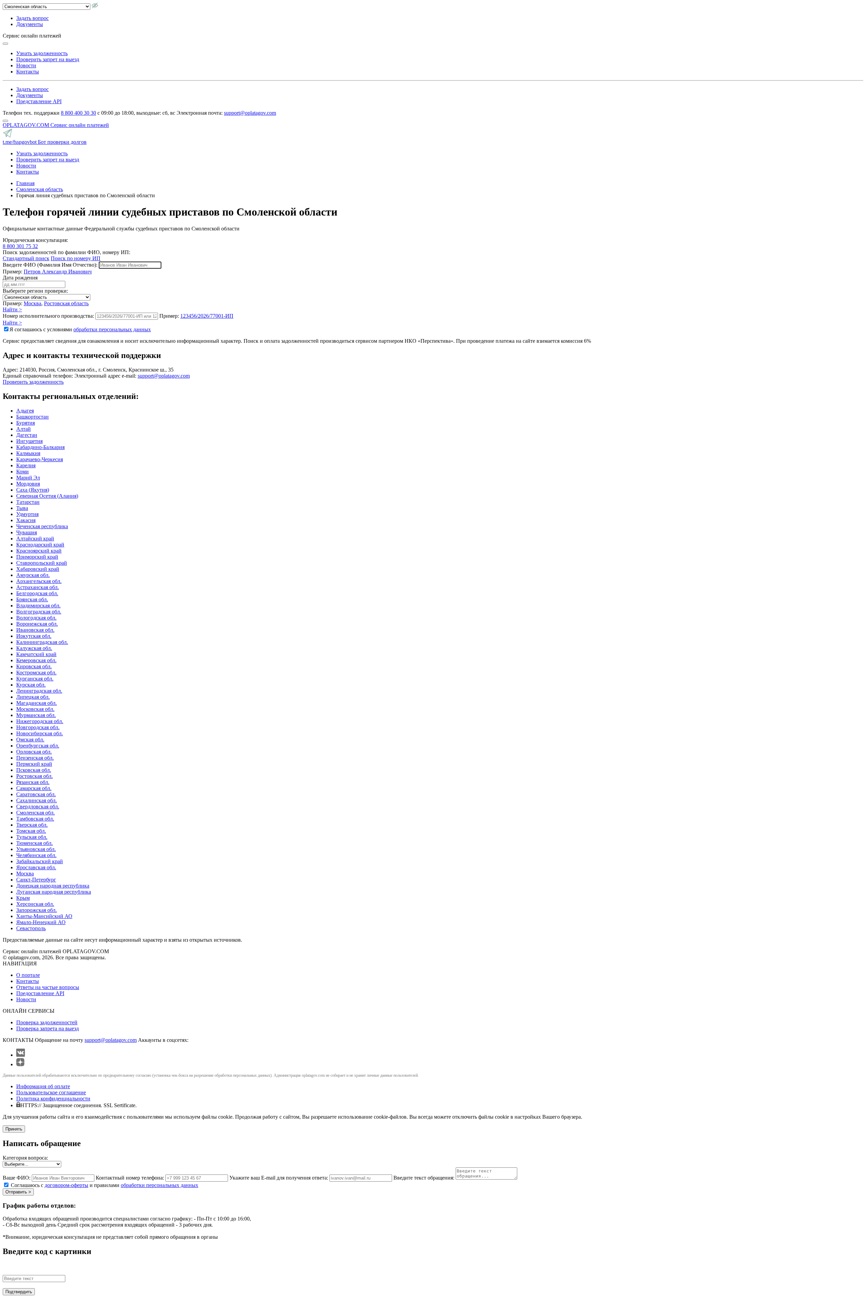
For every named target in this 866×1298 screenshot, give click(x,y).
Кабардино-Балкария (40, 447)
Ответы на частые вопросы (47, 987)
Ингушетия (29, 441)
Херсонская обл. (35, 904)
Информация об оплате (43, 1086)
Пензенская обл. (35, 758)
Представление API (39, 101)
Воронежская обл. (37, 624)
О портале (28, 975)
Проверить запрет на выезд (47, 59)
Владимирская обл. (38, 605)
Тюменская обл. (34, 843)
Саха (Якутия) (32, 490)
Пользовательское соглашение (51, 1092)
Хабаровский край (37, 569)
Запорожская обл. (36, 910)
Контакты (27, 71)
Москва (32, 303)
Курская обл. (31, 685)
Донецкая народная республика (52, 886)
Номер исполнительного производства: (48, 316)
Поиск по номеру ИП (75, 258)
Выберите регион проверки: (35, 291)
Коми (22, 471)
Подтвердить (18, 1291)
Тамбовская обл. (35, 819)
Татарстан (28, 502)
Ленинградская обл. (39, 691)
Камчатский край (36, 654)
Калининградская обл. (42, 642)
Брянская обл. (32, 599)
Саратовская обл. (36, 794)
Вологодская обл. (36, 618)
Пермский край (34, 764)
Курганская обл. (34, 678)
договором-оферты (66, 1185)
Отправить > (18, 1191)
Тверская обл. (32, 825)
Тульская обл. (31, 837)
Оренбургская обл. (37, 745)
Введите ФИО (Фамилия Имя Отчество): (50, 265)
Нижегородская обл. (39, 721)
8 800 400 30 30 (78, 113)
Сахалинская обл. (36, 800)
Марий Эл (28, 477)
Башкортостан (32, 417)
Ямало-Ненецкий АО (41, 922)
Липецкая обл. (33, 697)
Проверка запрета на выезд (47, 1028)
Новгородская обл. (38, 727)
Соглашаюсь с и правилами (104, 1185)
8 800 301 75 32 (20, 246)
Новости (26, 65)
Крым (23, 898)
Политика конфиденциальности (53, 1098)
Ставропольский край (41, 563)
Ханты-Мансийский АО (44, 916)
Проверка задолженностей (46, 1022)
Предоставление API (40, 993)
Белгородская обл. (37, 593)
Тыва (22, 508)
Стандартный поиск (26, 258)
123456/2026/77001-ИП (206, 316)
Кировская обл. (34, 666)
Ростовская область (66, 303)
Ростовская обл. (34, 776)
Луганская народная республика (53, 892)
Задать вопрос (32, 18)
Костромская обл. (36, 672)
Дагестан (26, 435)
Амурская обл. (33, 575)
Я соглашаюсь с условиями (80, 329)
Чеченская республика (42, 526)
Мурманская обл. (36, 715)
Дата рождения (20, 278)
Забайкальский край (39, 861)
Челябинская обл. (36, 855)
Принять (13, 1129)
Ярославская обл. (36, 867)
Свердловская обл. (37, 806)
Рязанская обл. (32, 782)
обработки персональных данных (112, 329)
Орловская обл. (34, 752)
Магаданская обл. (36, 703)
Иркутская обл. (33, 636)
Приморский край (37, 557)
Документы (29, 24)
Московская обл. (35, 709)
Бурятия (25, 423)
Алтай (23, 429)
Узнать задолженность (42, 53)
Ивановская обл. (35, 630)
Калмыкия (28, 453)
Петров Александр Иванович (58, 271)
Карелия (26, 465)
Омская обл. (30, 739)
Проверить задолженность (33, 382)
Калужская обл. (34, 648)
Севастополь (31, 928)
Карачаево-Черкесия (39, 459)
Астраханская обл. (37, 587)
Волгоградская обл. (38, 611)
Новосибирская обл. (39, 733)
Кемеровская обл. (36, 660)
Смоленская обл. (35, 812)
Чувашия (26, 532)
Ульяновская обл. (36, 849)
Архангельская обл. (39, 581)
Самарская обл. (33, 788)
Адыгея (25, 410)
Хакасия (26, 520)
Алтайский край (35, 538)
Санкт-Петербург (36, 879)
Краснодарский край (40, 544)
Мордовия (28, 484)
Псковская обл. (33, 770)
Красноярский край (39, 551)
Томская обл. (31, 831)
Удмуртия (27, 514)
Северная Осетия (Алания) (47, 496)
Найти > (12, 309)
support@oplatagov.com (250, 113)
